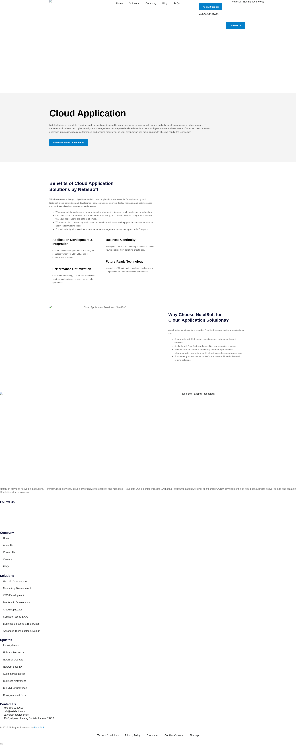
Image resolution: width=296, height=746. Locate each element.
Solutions (134, 3)
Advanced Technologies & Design (21, 631)
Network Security (12, 666)
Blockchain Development (17, 602)
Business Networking (14, 681)
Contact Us (9, 552)
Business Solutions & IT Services (21, 623)
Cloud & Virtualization (15, 688)
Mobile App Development (17, 588)
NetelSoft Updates (13, 659)
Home (119, 3)
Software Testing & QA (15, 616)
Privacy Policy (132, 735)
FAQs (177, 3)
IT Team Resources (13, 652)
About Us (8, 545)
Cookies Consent (173, 735)
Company (151, 3)
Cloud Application (13, 609)
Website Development (15, 581)
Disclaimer (152, 735)
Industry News (11, 645)
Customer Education (14, 674)
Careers (7, 559)
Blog (164, 3)
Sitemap (194, 735)
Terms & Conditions (108, 735)
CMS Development (13, 595)
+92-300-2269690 (208, 14)
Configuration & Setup (15, 695)
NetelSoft (39, 727)
